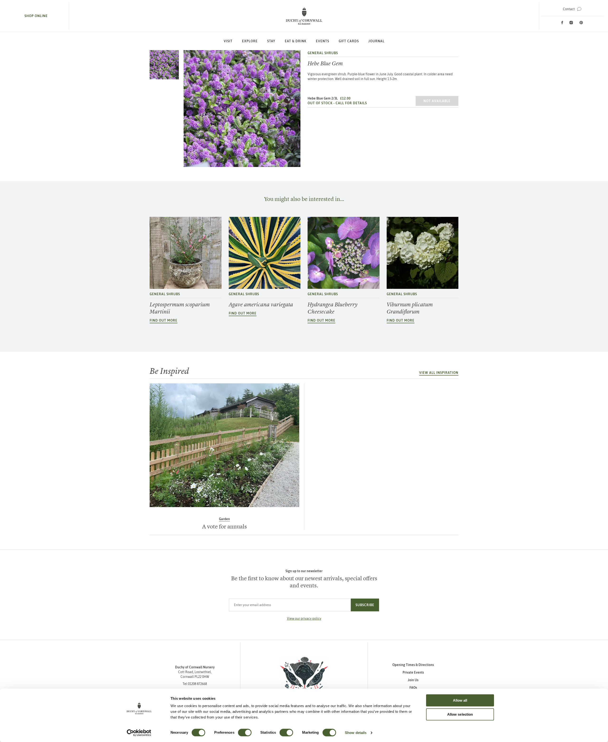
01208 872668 (197, 684)
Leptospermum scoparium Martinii (180, 308)
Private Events (413, 672)
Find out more (163, 320)
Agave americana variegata (261, 304)
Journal (376, 41)
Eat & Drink (295, 41)
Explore (250, 41)
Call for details (351, 103)
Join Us (413, 680)
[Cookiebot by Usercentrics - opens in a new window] (139, 732)
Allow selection (460, 714)
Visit (228, 41)
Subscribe (365, 605)
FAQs (413, 688)
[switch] (245, 732)
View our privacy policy (304, 618)
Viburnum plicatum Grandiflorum (410, 308)
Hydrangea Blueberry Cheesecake (332, 308)
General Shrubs (323, 53)
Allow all (460, 700)
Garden (224, 519)
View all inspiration (438, 373)
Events (322, 41)
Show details (355, 733)
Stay (271, 41)
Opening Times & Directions (413, 665)
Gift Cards (349, 41)
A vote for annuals (224, 526)
